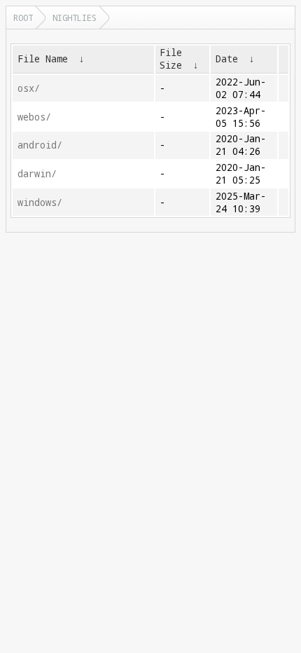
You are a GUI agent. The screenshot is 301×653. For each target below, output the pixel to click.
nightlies (74, 17)
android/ (40, 145)
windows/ (40, 202)
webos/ (34, 117)
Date (227, 59)
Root (23, 17)
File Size (171, 58)
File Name (43, 59)
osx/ (29, 88)
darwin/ (37, 173)
